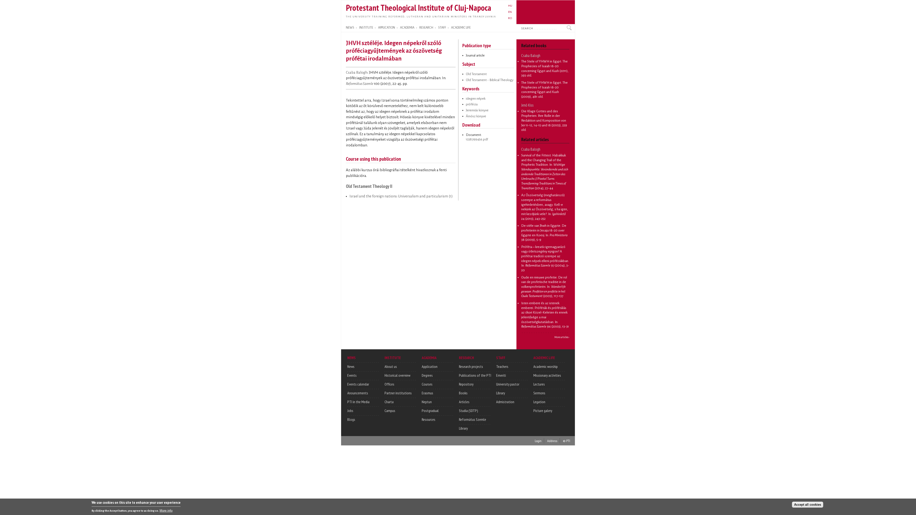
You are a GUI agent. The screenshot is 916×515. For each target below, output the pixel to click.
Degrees (427, 375)
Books (463, 393)
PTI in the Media (358, 401)
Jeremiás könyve (477, 110)
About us (391, 366)
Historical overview (397, 375)
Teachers (502, 366)
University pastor (507, 384)
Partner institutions (398, 393)
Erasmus (427, 393)
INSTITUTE (366, 27)
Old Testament (476, 74)
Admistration (505, 401)
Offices (389, 384)
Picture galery (542, 410)
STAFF (442, 27)
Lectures (539, 384)
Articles (464, 401)
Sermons (539, 393)
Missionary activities (547, 375)
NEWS (350, 27)
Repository (466, 384)
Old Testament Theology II (369, 186)
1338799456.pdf (477, 139)
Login (538, 440)
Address (552, 440)
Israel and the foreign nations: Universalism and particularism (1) (401, 196)
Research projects (471, 366)
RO (510, 18)
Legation (539, 401)
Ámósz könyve (476, 116)
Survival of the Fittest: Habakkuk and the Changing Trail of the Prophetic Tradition (543, 160)
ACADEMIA (407, 27)
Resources (428, 419)
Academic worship (545, 366)
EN (510, 12)
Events (352, 375)
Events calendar (358, 384)
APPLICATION (386, 27)
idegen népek (475, 98)
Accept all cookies (807, 504)
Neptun (427, 401)
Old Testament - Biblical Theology (489, 80)
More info (166, 510)
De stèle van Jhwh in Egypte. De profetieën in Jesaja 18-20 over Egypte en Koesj (543, 230)
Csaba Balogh (356, 72)
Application (429, 366)
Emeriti (501, 375)
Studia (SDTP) (468, 410)
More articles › (561, 337)
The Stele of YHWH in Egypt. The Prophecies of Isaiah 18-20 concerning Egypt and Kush (544, 87)
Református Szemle (359, 84)
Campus (390, 410)
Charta (389, 401)
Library (463, 428)
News (350, 366)
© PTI (566, 440)
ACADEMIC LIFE (461, 27)
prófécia (472, 104)
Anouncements (357, 393)
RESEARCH (426, 27)
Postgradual (430, 410)
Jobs (350, 410)
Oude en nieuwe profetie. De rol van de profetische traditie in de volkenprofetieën (544, 282)
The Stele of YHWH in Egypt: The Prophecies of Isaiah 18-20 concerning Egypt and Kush (544, 66)
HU (510, 5)
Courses (427, 384)
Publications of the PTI (475, 375)
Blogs (351, 419)
